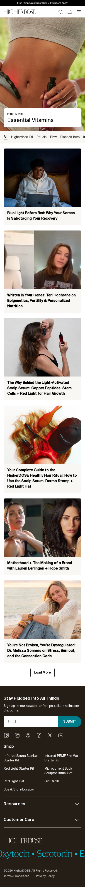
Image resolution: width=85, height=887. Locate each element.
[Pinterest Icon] (28, 735)
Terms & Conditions (16, 876)
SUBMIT (69, 721)
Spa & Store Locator (19, 789)
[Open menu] (78, 12)
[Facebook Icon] (6, 735)
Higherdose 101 (22, 137)
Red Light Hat (14, 781)
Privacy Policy (45, 876)
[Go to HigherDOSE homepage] (20, 12)
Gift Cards (52, 781)
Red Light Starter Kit (19, 768)
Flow (53, 137)
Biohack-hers (70, 137)
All (5, 137)
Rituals (41, 137)
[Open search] (60, 12)
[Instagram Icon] (17, 735)
